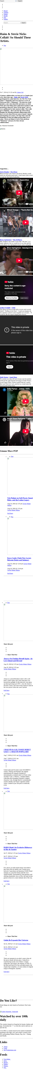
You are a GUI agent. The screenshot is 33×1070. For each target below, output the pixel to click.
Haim (16, 97)
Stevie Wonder (4, 172)
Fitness (6, 1066)
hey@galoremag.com (10, 1050)
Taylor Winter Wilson (13, 510)
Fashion (6, 12)
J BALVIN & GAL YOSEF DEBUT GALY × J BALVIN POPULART (17, 751)
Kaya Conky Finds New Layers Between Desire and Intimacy (19, 559)
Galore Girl (20, 92)
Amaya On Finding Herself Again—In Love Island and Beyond (18, 660)
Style (5, 1061)
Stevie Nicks (24, 97)
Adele (13, 307)
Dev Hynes (14, 172)
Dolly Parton (4, 377)
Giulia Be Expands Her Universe (16, 940)
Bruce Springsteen (5, 240)
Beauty (6, 11)
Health (6, 16)
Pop (5, 17)
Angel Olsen (13, 377)
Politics (6, 19)
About (5, 1046)
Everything (7, 1059)
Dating (6, 14)
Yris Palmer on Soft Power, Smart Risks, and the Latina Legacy (20, 499)
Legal (5, 1048)
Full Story (10, 513)
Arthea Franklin (5, 307)
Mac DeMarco (17, 240)
